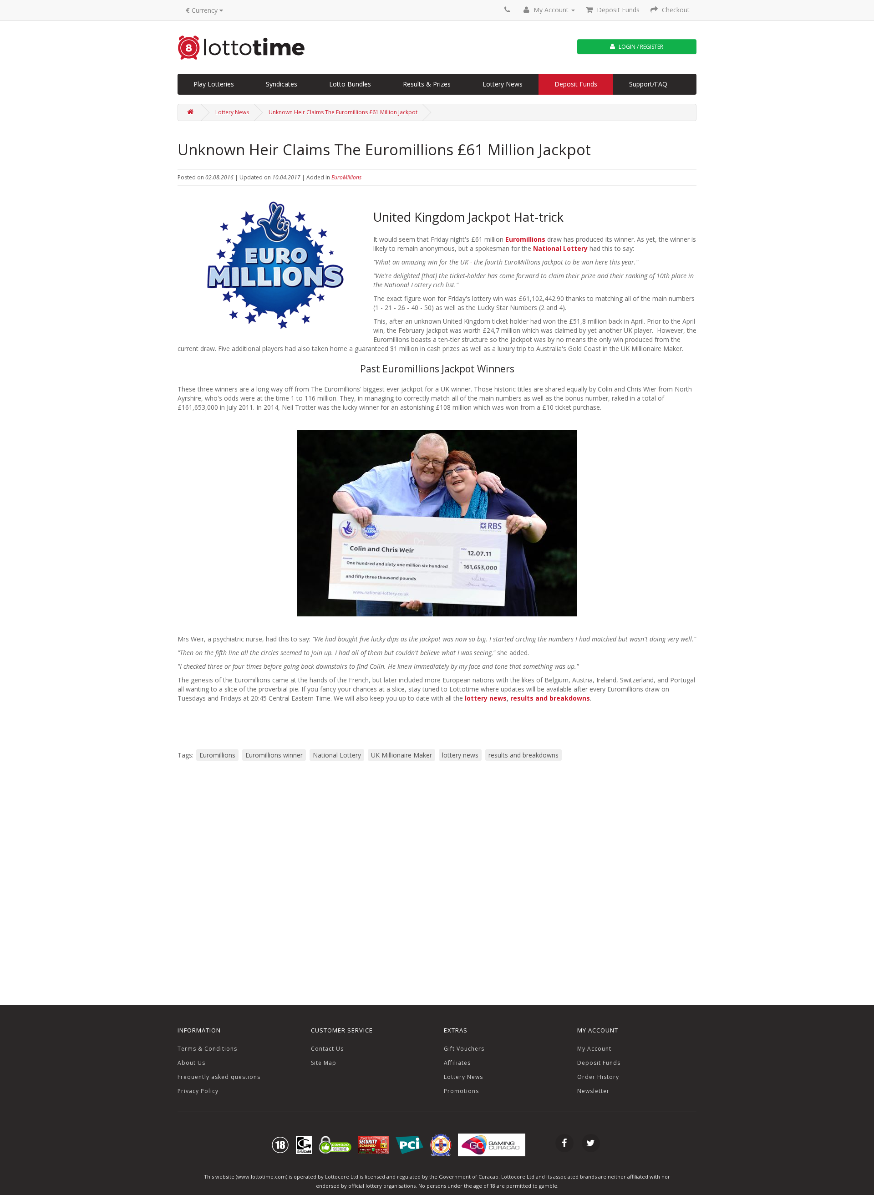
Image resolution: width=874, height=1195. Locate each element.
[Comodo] (335, 1144)
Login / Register (640, 47)
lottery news (486, 698)
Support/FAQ (648, 84)
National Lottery (560, 248)
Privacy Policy (198, 1091)
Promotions (461, 1091)
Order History (598, 1077)
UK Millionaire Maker (401, 755)
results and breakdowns (550, 698)
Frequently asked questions (219, 1077)
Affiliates (457, 1063)
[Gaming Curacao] (441, 1144)
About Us (191, 1063)
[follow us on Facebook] (564, 1144)
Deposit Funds (575, 84)
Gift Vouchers (464, 1049)
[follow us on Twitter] (591, 1144)
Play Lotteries (213, 84)
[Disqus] (437, 882)
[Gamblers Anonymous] (304, 1144)
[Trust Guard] (373, 1144)
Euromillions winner (274, 755)
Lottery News (503, 84)
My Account (594, 1049)
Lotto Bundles (350, 84)
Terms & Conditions (207, 1049)
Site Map (323, 1063)
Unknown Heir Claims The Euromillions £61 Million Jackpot (343, 112)
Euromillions (525, 239)
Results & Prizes (427, 84)
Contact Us (327, 1049)
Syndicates (281, 84)
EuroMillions (346, 177)
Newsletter (593, 1091)
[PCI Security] (409, 1144)
